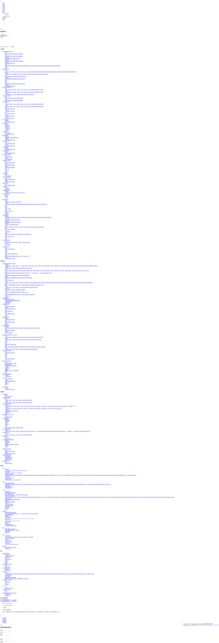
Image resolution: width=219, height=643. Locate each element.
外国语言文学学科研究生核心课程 (9, 593)
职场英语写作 (23, 76)
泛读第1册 (34, 282)
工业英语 (38, 431)
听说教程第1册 (8, 275)
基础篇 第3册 (36, 573)
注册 (4, 19)
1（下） (10, 518)
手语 (4, 585)
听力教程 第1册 (57, 484)
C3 (8, 477)
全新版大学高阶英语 (7, 160)
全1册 (6, 68)
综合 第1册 (7, 134)
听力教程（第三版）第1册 (51, 270)
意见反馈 (4, 622)
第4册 (14, 53)
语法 (6, 67)
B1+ (23, 470)
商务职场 (14, 224)
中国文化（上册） (18, 256)
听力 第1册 (12, 492)
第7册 (48, 71)
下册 (8, 169)
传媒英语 (14, 219)
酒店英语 (52, 431)
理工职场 (7, 224)
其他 (4, 377)
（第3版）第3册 (21, 71)
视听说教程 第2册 (50, 484)
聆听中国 (77, 475)
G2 (12, 477)
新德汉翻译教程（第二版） (122, 475)
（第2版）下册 (14, 201)
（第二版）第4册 (29, 89)
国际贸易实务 (11, 346)
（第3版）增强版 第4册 (74, 265)
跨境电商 (24, 484)
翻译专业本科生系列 (7, 360)
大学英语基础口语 (6, 190)
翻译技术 (7, 365)
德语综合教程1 (32, 475)
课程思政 (4, 17)
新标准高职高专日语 (9, 493)
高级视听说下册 (15, 277)
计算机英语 (25, 227)
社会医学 (9, 229)
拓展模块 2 (12, 444)
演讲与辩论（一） (36, 273)
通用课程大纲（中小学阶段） (23, 578)
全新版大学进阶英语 (7, 87)
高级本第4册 (23, 65)
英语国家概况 (18, 289)
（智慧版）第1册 (8, 337)
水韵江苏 (72, 573)
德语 (4, 468)
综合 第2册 (12, 134)
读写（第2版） (15, 227)
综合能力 (20, 242)
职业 (6, 437)
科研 (4, 9)
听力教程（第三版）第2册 (62, 270)
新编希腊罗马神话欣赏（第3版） (14, 294)
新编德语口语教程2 (112, 475)
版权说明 (4, 620)
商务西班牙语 (13, 525)
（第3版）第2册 (15, 71)
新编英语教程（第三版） (10, 299)
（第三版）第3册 (50, 406)
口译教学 (7, 375)
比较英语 (7, 120)
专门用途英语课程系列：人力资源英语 (8, 601)
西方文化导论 (12, 289)
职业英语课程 (5, 215)
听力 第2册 (12, 494)
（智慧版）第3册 (22, 337)
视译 (6, 371)
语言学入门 (7, 296)
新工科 (6, 197)
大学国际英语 (5, 173)
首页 (4, 3)
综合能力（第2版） (26, 242)
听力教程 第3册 (70, 484)
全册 (6, 413)
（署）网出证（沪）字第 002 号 (212, 625)
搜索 (12, 46)
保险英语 (22, 431)
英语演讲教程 (7, 128)
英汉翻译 (7, 324)
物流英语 (76, 431)
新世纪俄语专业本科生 (9, 483)
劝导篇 (23, 273)
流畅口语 (7, 136)
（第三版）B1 (20, 472)
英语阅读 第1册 (53, 282)
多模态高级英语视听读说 (10, 381)
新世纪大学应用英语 (7, 154)
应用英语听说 (7, 458)
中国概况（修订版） (82, 573)
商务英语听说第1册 (26, 217)
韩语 (4, 527)
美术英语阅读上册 (20, 234)
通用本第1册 (28, 65)
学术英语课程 (5, 199)
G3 (13, 477)
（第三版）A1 (8, 472)
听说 (6, 55)
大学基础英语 (5, 147)
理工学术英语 (7, 132)
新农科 (6, 196)
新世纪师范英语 (6, 304)
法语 (4, 534)
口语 (6, 252)
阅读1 (133, 475)
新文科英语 (5, 123)
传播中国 (4, 186)
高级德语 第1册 (48, 475)
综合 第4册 (163, 497)
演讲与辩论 (125, 497)
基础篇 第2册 (30, 573)
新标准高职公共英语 (7, 403)
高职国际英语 (5, 394)
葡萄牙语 (4, 546)
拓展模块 (7, 421)
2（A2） (10, 520)
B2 (25, 470)
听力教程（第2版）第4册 (41, 270)
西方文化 (7, 117)
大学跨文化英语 (6, 246)
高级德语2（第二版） (56, 475)
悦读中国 (129, 475)
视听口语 (7, 203)
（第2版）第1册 (8, 192)
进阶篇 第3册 (58, 573)
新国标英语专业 (6, 317)
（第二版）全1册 (8, 111)
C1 (26, 470)
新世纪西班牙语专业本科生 (10, 512)
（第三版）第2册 (43, 406)
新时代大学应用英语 (7, 177)
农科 (6, 237)
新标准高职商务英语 (7, 448)
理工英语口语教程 (40, 227)
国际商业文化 (38, 346)
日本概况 (56, 497)
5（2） (26, 518)
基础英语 (7, 148)
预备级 (21, 53)
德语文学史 (13, 475)
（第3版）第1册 (8, 71)
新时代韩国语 (7, 531)
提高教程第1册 (67, 71)
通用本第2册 (33, 65)
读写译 (6, 570)
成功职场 (7, 223)
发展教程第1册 (54, 71)
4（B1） (18, 520)
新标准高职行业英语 (7, 428)
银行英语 (88, 431)
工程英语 (20, 227)
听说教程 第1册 (10, 530)
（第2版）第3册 (21, 192)
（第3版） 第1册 (8, 282)
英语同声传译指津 (8, 378)
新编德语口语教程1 (104, 475)
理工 (6, 225)
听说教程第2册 (14, 275)
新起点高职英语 (6, 432)
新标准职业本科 (6, 460)
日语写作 (81, 497)
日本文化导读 (61, 497)
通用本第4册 (44, 65)
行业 (10, 609)
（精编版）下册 (71, 406)
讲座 (13, 204)
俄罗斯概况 (12, 484)
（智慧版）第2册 (15, 337)
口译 (6, 340)
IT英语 (6, 431)
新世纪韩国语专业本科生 (10, 528)
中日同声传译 (144, 497)
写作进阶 (9, 209)
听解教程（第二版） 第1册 (95, 497)
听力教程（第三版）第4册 (83, 270)
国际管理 (7, 346)
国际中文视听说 (8, 575)
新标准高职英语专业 (7, 454)
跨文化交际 (7, 289)
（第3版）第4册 (28, 71)
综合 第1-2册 (7, 548)
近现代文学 (7, 506)
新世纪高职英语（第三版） (8, 414)
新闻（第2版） (15, 242)
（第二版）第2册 (15, 89)
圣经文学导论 (7, 389)
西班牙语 (4, 511)
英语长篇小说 (16, 328)
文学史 (6, 294)
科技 (6, 112)
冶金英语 (80, 431)
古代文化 (62, 475)
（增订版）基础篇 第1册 (10, 573)
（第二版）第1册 (8, 89)
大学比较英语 (5, 119)
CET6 (6, 243)
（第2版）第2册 (15, 192)
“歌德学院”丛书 (8, 478)
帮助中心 (4, 617)
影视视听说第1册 (21, 277)
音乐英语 (7, 124)
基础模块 (7, 419)
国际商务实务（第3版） (25, 346)
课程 (4, 4)
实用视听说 (7, 409)
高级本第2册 (12, 65)
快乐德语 (7, 469)
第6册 (19, 53)
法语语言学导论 (8, 540)
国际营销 (43, 346)
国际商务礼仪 (17, 346)
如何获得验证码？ (4, 35)
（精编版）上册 (65, 406)
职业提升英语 (7, 412)
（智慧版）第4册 (29, 337)
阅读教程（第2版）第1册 (85, 484)
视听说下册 (31, 204)
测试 (4, 7)
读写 (6, 200)
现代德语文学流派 (93, 475)
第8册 (50, 71)
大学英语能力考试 (6, 240)
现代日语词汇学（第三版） (106, 497)
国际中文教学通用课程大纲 (10, 577)
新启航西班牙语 (8, 517)
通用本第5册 (49, 65)
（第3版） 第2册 (15, 282)
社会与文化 (37, 484)
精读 (6, 96)
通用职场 (7, 221)
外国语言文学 (7, 594)
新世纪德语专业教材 (9, 474)
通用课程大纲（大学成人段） (11, 578)
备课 (4, 5)
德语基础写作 (7, 475)
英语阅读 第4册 (72, 282)
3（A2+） (14, 520)
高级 (8, 175)
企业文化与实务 (51, 497)
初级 (6, 175)
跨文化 (46, 497)
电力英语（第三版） (32, 431)
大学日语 (7, 503)
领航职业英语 (5, 436)
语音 (6, 279)
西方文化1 (7, 328)
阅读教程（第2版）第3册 (105, 484)
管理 (6, 230)
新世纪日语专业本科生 (9, 496)
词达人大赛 (7, 16)
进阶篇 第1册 (47, 573)
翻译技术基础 (7, 364)
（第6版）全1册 (8, 292)
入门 (10, 588)
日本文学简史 (72, 497)
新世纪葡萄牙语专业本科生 (10, 547)
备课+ (4, 6)
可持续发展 (66, 475)
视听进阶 (7, 138)
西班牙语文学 (7, 522)
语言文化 (129, 497)
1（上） (6, 518)
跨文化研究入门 (72, 475)
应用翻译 (11, 365)
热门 (1, 598)
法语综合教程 (7, 535)
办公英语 (10, 431)
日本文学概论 (67, 497)
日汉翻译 (77, 497)
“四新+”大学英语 (6, 193)
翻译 (6, 283)
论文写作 (27, 513)
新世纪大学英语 (6, 69)
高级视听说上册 (8, 277)
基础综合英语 (7, 557)
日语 (4, 490)
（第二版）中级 (15, 544)
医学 (6, 228)
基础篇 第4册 (41, 573)
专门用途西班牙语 (8, 524)
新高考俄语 (7, 485)
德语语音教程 (26, 475)
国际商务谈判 (33, 346)
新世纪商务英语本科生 (7, 350)
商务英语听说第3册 (42, 217)
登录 (4, 18)
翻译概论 (7, 369)
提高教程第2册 (73, 71)
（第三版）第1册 (36, 406)
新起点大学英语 (6, 141)
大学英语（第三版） (7, 95)
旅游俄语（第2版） (30, 484)
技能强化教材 (5, 135)
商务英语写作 (13, 344)
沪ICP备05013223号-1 (187, 625)
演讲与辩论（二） (28, 273)
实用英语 (7, 569)
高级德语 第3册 (42, 475)
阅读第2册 (82, 282)
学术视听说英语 (8, 559)
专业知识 (7, 288)
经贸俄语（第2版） (19, 484)
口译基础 (7, 363)
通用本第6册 (54, 65)
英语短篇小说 (22, 328)
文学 (6, 293)
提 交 (2, 641)
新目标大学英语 (6, 101)
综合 (6, 52)
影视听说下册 (44, 204)
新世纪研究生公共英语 (7, 564)
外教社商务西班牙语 (9, 514)
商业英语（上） (65, 431)
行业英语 (7, 430)
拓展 (8, 609)
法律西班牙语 (7, 525)
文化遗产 (81, 475)
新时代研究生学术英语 (7, 579)
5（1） (23, 518)
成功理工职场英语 (8, 227)
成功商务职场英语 (12, 217)
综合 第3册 (158, 497)
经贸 (6, 80)
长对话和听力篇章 (8, 242)
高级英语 (7, 267)
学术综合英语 (7, 554)
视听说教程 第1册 (43, 484)
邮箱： (1, 639)
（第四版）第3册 (22, 74)
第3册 (11, 53)
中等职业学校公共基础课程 (8, 439)
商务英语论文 (7, 344)
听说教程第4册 (26, 275)
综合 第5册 (167, 497)
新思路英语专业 (6, 325)
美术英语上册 (7, 234)
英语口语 (50, 273)
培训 (4, 10)
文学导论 (7, 388)
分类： (1, 632)
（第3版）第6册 (15, 268)
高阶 (6, 426)
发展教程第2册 (61, 71)
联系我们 (4, 621)
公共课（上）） (18, 513)
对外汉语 (4, 571)
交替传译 (7, 366)
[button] (4, 12)
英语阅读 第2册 (59, 282)
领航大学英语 (5, 183)
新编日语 (7, 500)
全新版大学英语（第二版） (8, 51)
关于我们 (4, 619)
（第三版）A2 (14, 472)
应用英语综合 (7, 456)
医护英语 (84, 431)
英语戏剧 (23, 289)
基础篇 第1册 (25, 573)
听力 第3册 (16, 494)
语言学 (27, 292)
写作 (6, 75)
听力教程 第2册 (63, 484)
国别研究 (23, 513)
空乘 (6, 235)
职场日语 (135, 497)
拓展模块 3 (16, 444)
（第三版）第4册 (58, 406)
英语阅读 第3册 (66, 282)
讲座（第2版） (8, 244)
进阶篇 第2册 (52, 573)
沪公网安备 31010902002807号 (199, 625)
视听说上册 (27, 204)
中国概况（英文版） (90, 573)
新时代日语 (7, 491)
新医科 (6, 195)
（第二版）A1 (8, 470)
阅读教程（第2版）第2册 (95, 484)
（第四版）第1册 (8, 74)
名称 (4, 598)
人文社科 (7, 110)
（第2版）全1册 (8, 555)
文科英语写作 (18, 76)
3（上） (20, 518)
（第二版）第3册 (22, 89)
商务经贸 (7, 216)
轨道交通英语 (43, 431)
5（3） (29, 518)
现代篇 (99, 475)
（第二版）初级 (8, 544)
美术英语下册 (13, 234)
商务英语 (59, 431)
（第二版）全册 (8, 118)
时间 (7, 598)
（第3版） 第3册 (22, 282)
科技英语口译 (34, 227)
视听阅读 (7, 59)
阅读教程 (7, 326)
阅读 (6, 64)
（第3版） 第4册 (29, 282)
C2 (6, 477)
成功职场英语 (7, 222)
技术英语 (48, 431)
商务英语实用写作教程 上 (10, 358)
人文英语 (7, 129)
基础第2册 (21, 61)
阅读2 (135, 475)
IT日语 (20, 497)
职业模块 (7, 424)
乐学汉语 (7, 572)
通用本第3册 (39, 65)
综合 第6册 (172, 497)
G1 (10, 477)
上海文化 (68, 573)
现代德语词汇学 (86, 475)
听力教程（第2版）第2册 (20, 270)
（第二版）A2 (14, 470)
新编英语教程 (5, 298)
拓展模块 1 (7, 444)
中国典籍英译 (15, 370)
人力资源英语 (7, 231)
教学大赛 (7, 13)
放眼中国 (37, 475)
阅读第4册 (90, 282)
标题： (1, 630)
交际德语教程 (7, 471)
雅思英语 (7, 383)
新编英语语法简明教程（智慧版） (18, 292)
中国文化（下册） (26, 256)
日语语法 (85, 497)
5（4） (32, 518)
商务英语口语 (19, 217)
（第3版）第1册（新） (16, 265)
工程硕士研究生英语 (7, 567)
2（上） (13, 518)
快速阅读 (7, 57)
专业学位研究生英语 (7, 589)
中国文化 (7, 114)
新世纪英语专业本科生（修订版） (9, 263)
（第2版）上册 (8, 201)
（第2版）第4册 (28, 339)
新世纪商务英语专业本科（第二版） (10, 334)
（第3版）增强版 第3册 (64, 265)
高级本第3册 (18, 65)
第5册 (16, 53)
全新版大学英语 (6, 150)
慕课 (4, 11)
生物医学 (13, 229)
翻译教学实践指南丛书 (7, 374)
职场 (17, 224)
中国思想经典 (31, 294)
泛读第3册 (43, 282)
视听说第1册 (16, 204)
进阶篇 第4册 (63, 573)
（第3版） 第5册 (8, 268)
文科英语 (18, 219)
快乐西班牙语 (7, 519)
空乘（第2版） (8, 236)
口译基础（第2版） (13, 363)
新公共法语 (7, 543)
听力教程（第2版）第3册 (31, 270)
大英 (6, 609)
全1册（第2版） (11, 280)
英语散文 (27, 328)
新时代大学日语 (8, 498)
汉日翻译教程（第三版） (40, 497)
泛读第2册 (39, 282)
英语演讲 (7, 126)
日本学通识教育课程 (9, 505)
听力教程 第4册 (76, 484)
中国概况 (76, 573)
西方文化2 (11, 328)
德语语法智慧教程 (19, 475)
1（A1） (6, 520)
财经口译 (7, 376)
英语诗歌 (31, 328)
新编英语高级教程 (8, 301)
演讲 (6, 205)
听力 (6, 269)
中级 (10, 175)
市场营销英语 (49, 217)
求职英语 (12, 222)
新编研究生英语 (6, 553)
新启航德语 (7, 476)
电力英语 (26, 431)
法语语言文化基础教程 (9, 538)
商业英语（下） (71, 431)
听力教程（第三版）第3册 (73, 270)
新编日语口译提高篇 (118, 497)
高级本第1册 (7, 65)
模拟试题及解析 (8, 486)
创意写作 (33, 287)
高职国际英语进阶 (6, 397)
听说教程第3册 (20, 275)
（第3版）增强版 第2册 (55, 265)
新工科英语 (5, 131)
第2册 (9, 53)
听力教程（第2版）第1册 (10, 270)
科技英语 (29, 227)
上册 (6, 169)
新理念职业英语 (6, 418)
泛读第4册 (47, 282)
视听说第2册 (21, 204)
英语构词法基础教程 (93, 265)
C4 (9, 477)
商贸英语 (55, 431)
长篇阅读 (7, 62)
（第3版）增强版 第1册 (45, 265)
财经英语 (7, 217)
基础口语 (7, 191)
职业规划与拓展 (18, 222)
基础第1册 (17, 61)
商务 (6, 345)
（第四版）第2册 (15, 74)
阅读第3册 (86, 282)
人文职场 (11, 224)
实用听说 (7, 407)
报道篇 (6, 273)
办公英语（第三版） (16, 431)
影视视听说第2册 (28, 277)
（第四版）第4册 (29, 74)
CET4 (6, 241)
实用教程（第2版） (11, 313)
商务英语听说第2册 (34, 217)
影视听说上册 (39, 204)
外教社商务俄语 (8, 487)
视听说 (6, 73)
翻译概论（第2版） (9, 370)
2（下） (16, 518)
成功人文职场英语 (8, 219)
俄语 (4, 481)
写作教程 (7, 584)
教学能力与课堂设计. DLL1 (10, 479)
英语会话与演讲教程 (44, 273)
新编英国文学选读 (25, 294)
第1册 (6, 53)
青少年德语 (18, 479)
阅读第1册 (77, 282)
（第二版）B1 (20, 470)
